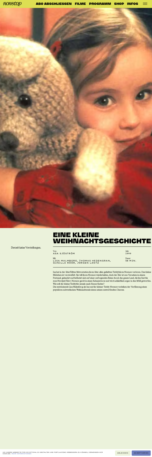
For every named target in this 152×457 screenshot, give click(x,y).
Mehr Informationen (21, 454)
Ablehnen (122, 453)
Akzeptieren (141, 453)
